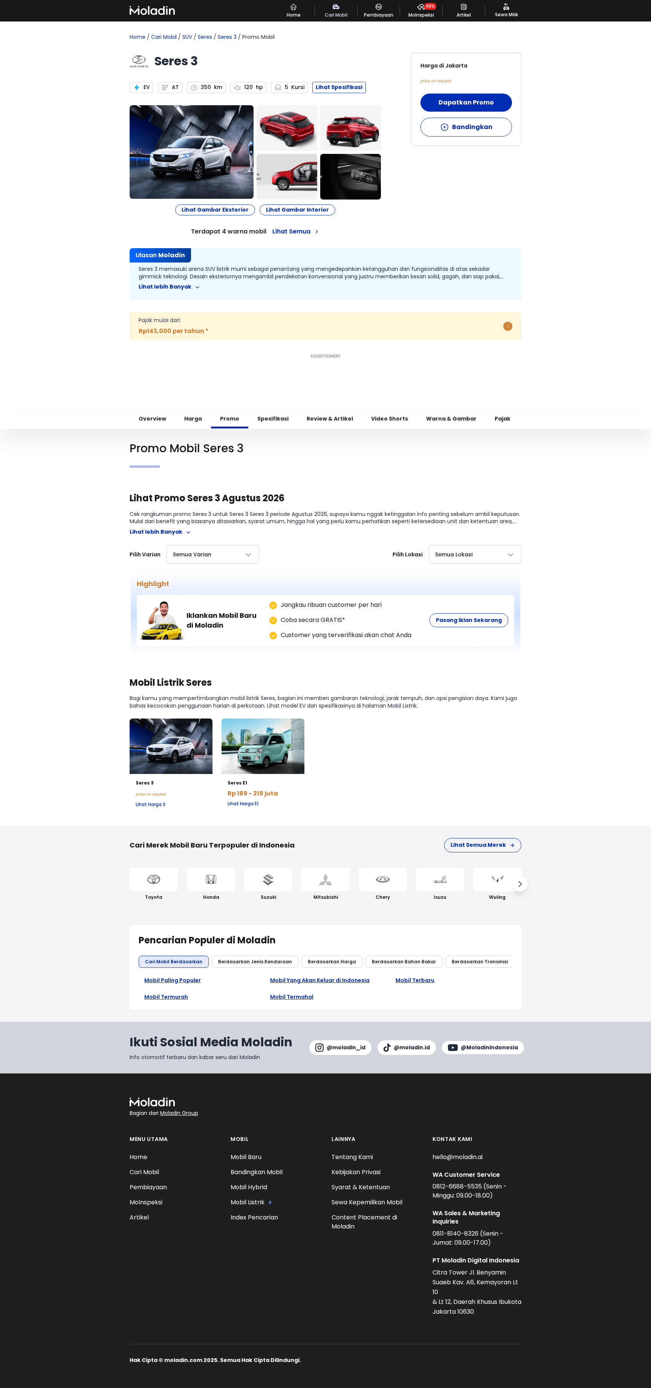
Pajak (502, 418)
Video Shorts (389, 418)
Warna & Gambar (451, 418)
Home (137, 37)
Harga (193, 418)
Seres (205, 37)
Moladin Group (179, 1113)
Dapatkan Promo (466, 102)
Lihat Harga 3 (150, 804)
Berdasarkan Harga (332, 961)
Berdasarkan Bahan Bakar (404, 961)
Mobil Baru (246, 1157)
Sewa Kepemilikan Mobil (367, 1202)
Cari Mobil (164, 37)
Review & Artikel (330, 418)
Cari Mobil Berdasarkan (173, 961)
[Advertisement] (325, 378)
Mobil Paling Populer (172, 980)
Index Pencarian (254, 1217)
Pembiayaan (148, 1187)
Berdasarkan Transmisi (480, 961)
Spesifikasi (273, 418)
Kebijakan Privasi (356, 1172)
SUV (187, 37)
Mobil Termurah (166, 997)
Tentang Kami (352, 1157)
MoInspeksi (146, 1202)
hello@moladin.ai (457, 1157)
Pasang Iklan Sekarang (469, 620)
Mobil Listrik (247, 1202)
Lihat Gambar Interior (297, 209)
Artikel (139, 1217)
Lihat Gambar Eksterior (215, 209)
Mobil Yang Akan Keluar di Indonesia (320, 980)
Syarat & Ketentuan (361, 1187)
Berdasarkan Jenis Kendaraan (255, 961)
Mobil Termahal (291, 997)
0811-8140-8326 (456, 1233)
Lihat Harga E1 (243, 804)
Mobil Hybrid (249, 1187)
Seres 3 (227, 37)
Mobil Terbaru (415, 980)
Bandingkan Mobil (257, 1172)
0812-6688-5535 (457, 1186)
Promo (229, 418)
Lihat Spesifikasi (339, 87)
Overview (152, 418)
